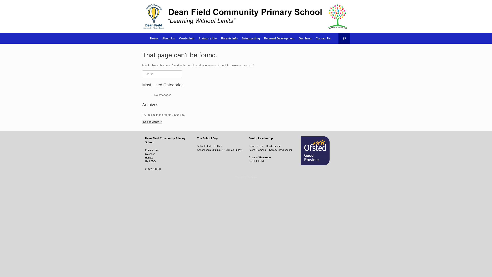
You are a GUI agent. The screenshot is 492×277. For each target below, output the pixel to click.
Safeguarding (251, 38)
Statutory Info (208, 38)
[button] (344, 38)
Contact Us (323, 38)
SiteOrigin (251, 177)
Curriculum (186, 38)
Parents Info (229, 38)
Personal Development (279, 38)
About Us (168, 38)
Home (154, 38)
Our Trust (305, 38)
